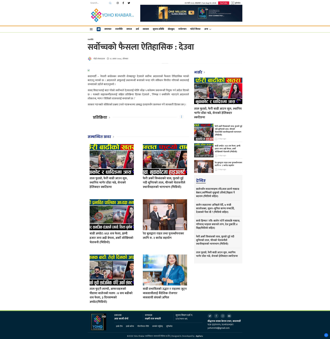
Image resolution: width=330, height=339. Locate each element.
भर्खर (198, 72)
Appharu (199, 336)
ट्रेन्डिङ (201, 180)
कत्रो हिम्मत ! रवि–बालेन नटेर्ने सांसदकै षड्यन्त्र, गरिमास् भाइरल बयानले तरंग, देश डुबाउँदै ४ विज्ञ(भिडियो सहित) (218, 224)
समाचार (107, 29)
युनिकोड (237, 3)
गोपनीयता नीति (143, 326)
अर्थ (137, 29)
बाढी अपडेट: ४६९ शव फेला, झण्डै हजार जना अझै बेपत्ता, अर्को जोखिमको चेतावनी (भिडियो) (111, 238)
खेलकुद (171, 29)
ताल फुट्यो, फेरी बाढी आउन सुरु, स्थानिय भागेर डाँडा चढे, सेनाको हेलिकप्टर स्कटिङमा (109, 183)
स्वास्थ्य (146, 29)
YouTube (223, 3)
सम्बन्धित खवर (99, 136)
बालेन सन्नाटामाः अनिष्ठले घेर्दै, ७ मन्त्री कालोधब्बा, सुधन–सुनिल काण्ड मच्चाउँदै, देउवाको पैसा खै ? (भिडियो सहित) (215, 208)
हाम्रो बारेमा (130, 326)
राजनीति (119, 29)
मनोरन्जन (182, 29)
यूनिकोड (169, 326)
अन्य (206, 29)
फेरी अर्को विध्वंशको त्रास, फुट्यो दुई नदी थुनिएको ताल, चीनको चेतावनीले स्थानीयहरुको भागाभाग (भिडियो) (164, 183)
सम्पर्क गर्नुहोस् (157, 326)
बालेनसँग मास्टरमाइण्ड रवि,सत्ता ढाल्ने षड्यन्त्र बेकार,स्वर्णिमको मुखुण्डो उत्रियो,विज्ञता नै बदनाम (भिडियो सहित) (217, 192)
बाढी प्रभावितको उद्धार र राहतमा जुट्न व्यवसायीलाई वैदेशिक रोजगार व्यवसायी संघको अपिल (165, 293)
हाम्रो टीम (119, 326)
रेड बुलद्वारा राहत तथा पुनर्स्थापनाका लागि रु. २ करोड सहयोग (163, 235)
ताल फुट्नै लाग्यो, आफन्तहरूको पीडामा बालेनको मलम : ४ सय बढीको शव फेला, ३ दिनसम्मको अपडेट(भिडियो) (111, 295)
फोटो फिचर (195, 29)
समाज (129, 29)
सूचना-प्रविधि (158, 29)
